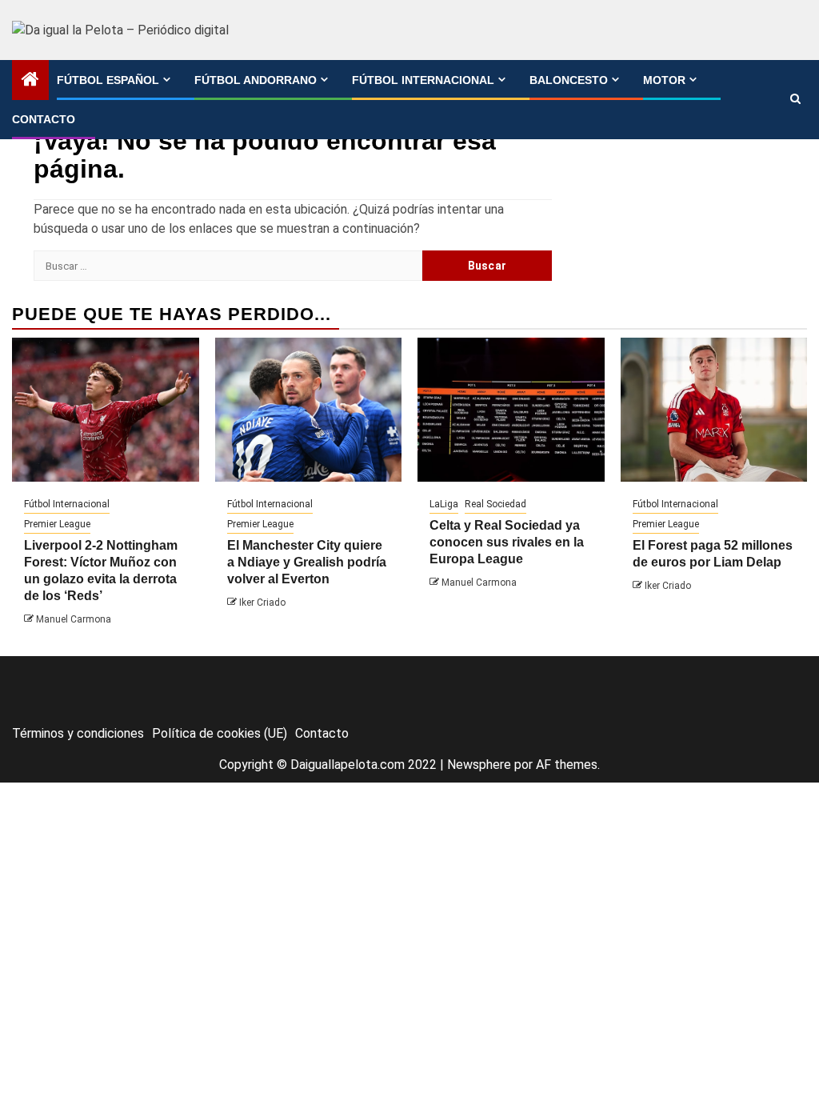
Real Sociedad (495, 504)
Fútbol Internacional (423, 80)
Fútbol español (108, 80)
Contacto (43, 119)
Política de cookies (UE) (219, 733)
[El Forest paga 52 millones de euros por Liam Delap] (714, 410)
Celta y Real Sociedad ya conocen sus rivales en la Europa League (506, 542)
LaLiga (443, 504)
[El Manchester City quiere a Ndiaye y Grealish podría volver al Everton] (308, 410)
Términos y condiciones (78, 733)
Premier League (57, 524)
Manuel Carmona (73, 619)
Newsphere (479, 764)
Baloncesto (568, 80)
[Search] (795, 99)
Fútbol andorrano (255, 80)
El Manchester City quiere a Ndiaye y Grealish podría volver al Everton (306, 562)
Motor (664, 80)
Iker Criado (262, 602)
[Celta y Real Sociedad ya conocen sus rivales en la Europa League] (511, 410)
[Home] (30, 81)
